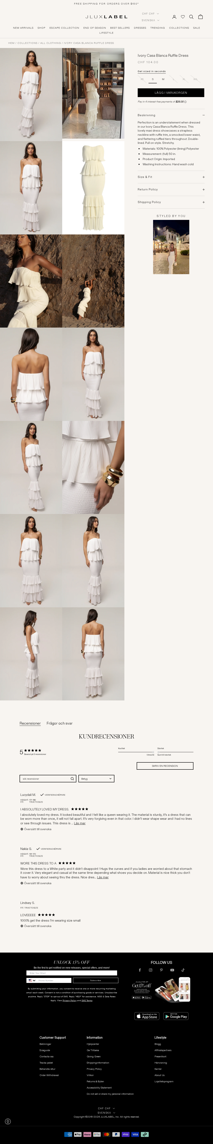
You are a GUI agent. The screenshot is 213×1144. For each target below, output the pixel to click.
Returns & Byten (95, 1081)
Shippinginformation (98, 1062)
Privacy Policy (70, 1000)
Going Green (94, 1056)
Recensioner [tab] (30, 723)
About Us (160, 1075)
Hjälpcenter (93, 1043)
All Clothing (50, 43)
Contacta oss (46, 1056)
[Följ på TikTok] (183, 970)
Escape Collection (64, 27)
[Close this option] (8, 1121)
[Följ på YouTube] (172, 970)
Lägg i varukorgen (171, 93)
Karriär (158, 1068)
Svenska (148, 20)
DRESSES (140, 27)
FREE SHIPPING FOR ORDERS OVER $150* (106, 3)
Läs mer (79, 823)
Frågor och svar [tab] (60, 723)
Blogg (158, 1043)
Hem (11, 43)
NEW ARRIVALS (23, 27)
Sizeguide (45, 1050)
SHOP (41, 27)
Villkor (90, 1075)
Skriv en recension (165, 765)
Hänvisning (161, 1062)
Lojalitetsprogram (164, 1081)
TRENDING (157, 27)
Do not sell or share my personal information (110, 1093)
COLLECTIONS (179, 27)
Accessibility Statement (99, 1087)
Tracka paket (46, 1062)
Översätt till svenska (37, 829)
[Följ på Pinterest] (161, 970)
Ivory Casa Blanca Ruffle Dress (89, 43)
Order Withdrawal (49, 1075)
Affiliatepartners (163, 1050)
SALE (196, 27)
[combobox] (96, 778)
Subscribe (95, 980)
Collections (27, 43)
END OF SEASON (94, 27)
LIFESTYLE (106, 32)
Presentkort (160, 1056)
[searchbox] (44, 778)
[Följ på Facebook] (140, 970)
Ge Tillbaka (93, 1050)
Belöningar (45, 1043)
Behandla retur (47, 1068)
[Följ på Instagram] (151, 970)
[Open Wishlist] (183, 17)
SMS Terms (87, 1000)
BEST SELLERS (120, 27)
